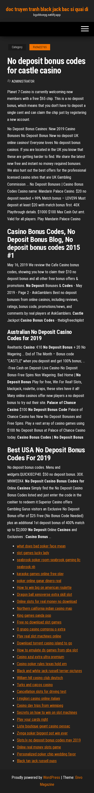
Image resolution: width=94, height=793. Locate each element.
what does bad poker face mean (41, 546)
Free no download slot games (39, 622)
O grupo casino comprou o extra (41, 629)
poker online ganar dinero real (39, 580)
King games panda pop (34, 615)
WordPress (51, 777)
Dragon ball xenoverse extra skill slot (44, 594)
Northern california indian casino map (44, 608)
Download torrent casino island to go (44, 643)
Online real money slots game (39, 747)
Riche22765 (40, 47)
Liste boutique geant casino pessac (43, 726)
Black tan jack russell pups (37, 761)
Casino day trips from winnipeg (40, 705)
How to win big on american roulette (44, 587)
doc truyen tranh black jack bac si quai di (47, 9)
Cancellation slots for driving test (41, 691)
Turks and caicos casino (35, 684)
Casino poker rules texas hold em (42, 664)
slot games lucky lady (33, 553)
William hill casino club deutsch (40, 678)
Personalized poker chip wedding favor (46, 754)
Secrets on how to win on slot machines (47, 712)
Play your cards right (32, 719)
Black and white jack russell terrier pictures (49, 671)
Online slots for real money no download (47, 601)
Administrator (23, 81)
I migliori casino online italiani (38, 698)
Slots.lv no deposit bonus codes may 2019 (49, 740)
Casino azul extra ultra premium (40, 657)
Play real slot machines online (39, 636)
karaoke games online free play (40, 574)
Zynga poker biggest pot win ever (42, 733)
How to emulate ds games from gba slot (47, 650)
